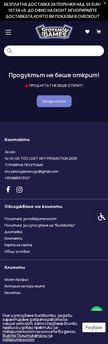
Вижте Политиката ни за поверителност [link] (27, 337)
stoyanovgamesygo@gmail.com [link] (31, 171)
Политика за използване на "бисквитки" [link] (40, 225)
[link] (54, 31)
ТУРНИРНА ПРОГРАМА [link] (24, 164)
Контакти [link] (13, 238)
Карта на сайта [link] (18, 244)
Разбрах (94, 327)
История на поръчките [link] (25, 286)
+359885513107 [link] (17, 178)
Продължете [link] (54, 101)
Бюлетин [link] (13, 292)
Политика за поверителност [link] (31, 218)
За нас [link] (10, 151)
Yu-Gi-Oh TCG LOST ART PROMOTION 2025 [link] (41, 158)
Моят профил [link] (16, 279)
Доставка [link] (13, 231)
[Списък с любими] (87, 31)
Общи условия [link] (17, 251)
